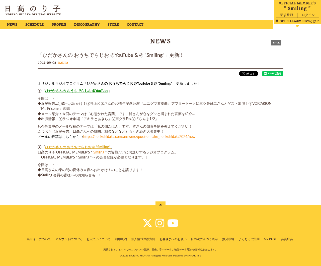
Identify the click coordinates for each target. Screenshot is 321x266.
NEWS (12, 25)
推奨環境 (228, 239)
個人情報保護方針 (143, 239)
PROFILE (59, 25)
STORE (113, 25)
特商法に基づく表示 (204, 239)
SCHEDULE (34, 25)
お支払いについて (99, 239)
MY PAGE (270, 239)
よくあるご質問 (249, 239)
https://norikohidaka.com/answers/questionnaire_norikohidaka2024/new (139, 137)
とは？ (299, 21)
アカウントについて (68, 239)
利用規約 (121, 239)
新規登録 (286, 15)
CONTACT (135, 25)
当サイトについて (39, 239)
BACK (276, 42)
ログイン (308, 15)
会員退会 (287, 239)
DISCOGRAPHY (87, 25)
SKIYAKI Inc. (194, 255)
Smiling (98, 152)
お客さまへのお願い (173, 239)
